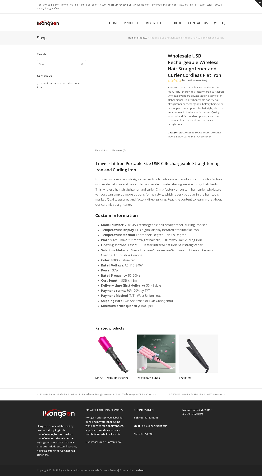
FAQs (150, 434)
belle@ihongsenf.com (154, 425)
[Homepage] (58, 417)
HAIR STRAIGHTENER (199, 136)
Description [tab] (102, 150)
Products (142, 37)
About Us (139, 434)
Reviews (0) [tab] (118, 150)
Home (131, 37)
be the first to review (194, 80)
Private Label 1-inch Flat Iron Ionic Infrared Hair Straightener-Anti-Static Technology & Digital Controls (98, 394)
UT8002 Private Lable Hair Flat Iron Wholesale (195, 394)
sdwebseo (139, 470)
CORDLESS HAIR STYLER (195, 132)
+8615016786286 (148, 417)
